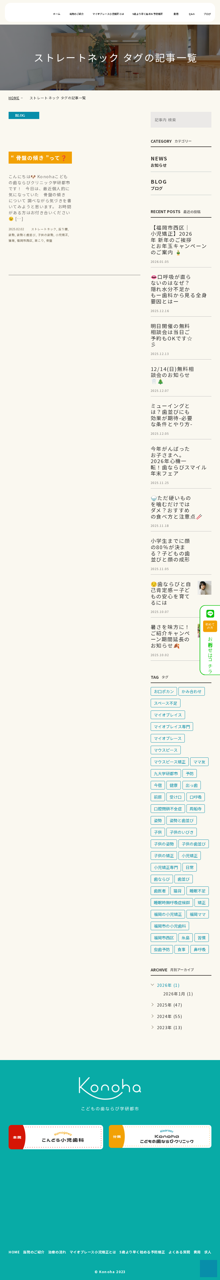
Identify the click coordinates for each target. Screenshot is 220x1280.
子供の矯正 (164, 855)
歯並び (184, 879)
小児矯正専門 (166, 867)
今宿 (158, 785)
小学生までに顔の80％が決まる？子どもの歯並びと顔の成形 (170, 550)
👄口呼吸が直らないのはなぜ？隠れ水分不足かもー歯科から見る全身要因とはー (179, 289)
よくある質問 (179, 1251)
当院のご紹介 (76, 13)
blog (20, 116)
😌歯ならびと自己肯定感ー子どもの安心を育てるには (171, 593)
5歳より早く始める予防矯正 (147, 13)
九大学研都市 (166, 773)
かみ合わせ (192, 691)
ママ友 (199, 762)
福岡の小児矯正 (168, 914)
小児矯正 (62, 235)
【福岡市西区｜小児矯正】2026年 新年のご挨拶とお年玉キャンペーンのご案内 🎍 (179, 240)
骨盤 (49, 240)
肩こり (39, 240)
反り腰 (63, 229)
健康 (174, 785)
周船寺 (196, 808)
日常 (190, 867)
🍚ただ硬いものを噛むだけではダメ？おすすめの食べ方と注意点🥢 (177, 507)
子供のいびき (182, 832)
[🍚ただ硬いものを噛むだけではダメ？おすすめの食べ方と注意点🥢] (204, 502)
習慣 (202, 937)
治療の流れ (57, 1251)
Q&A (192, 13)
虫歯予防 (162, 949)
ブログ (207, 13)
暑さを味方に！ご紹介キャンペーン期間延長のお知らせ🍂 (170, 636)
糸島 (186, 937)
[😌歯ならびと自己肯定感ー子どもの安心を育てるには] (204, 588)
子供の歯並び (194, 844)
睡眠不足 (198, 891)
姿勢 (12, 235)
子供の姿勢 (46, 235)
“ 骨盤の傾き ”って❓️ (39, 157)
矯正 (202, 902)
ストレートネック (43, 229)
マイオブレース (168, 738)
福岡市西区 (25, 240)
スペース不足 (165, 703)
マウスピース (166, 750)
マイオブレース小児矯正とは (108, 13)
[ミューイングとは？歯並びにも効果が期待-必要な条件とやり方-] (204, 409)
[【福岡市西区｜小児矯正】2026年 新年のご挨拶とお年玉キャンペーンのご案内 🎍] (204, 231)
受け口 (176, 797)
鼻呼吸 (200, 949)
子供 (158, 832)
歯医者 (160, 891)
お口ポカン (164, 691)
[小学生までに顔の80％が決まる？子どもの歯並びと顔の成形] (204, 544)
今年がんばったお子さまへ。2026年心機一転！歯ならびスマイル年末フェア (179, 461)
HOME (14, 97)
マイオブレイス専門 (172, 726)
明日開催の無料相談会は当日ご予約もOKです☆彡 (172, 335)
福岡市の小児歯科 (170, 926)
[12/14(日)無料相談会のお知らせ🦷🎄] (204, 373)
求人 (207, 1251)
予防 (190, 773)
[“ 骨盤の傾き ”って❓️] (40, 129)
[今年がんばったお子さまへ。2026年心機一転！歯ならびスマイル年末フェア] (204, 452)
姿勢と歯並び (26, 235)
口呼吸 (196, 797)
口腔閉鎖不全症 (168, 808)
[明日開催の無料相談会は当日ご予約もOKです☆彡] (204, 330)
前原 (158, 797)
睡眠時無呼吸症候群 (172, 902)
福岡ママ (198, 914)
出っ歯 (192, 785)
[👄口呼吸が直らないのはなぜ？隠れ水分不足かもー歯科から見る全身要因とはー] (204, 280)
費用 (176, 13)
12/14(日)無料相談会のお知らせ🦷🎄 (172, 375)
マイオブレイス (168, 715)
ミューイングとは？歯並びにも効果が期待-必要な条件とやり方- (172, 415)
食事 (182, 949)
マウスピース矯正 (170, 762)
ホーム (56, 13)
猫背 (12, 240)
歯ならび (162, 879)
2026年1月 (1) (178, 994)
